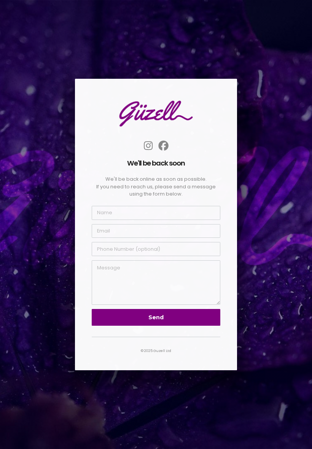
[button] (148, 145)
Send (156, 317)
